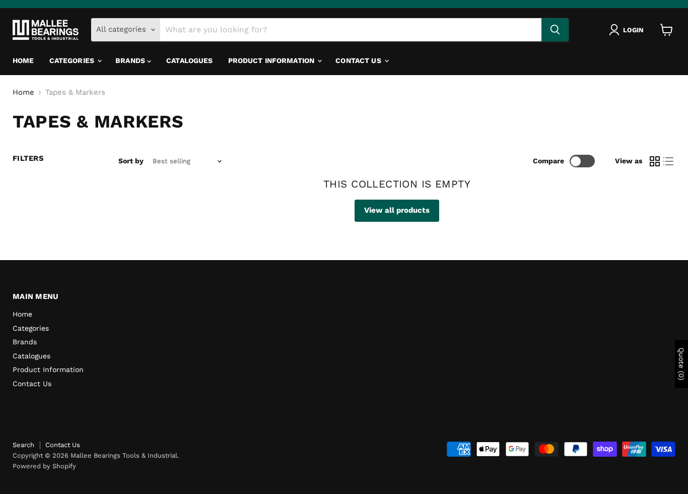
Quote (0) (681, 363)
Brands (131, 60)
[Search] (555, 29)
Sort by (131, 161)
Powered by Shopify (44, 466)
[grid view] (655, 161)
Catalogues (189, 60)
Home (23, 60)
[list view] (669, 161)
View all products (397, 210)
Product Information (272, 60)
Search (23, 445)
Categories (73, 60)
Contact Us (359, 60)
